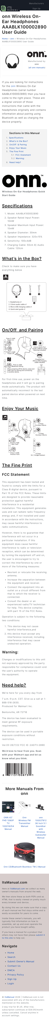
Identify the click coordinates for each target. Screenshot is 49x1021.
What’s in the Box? (18, 141)
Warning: (20, 158)
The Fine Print (16, 151)
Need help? (15, 162)
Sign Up (37, 8)
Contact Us (14, 965)
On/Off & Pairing (18, 144)
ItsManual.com (17, 888)
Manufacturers (36, 3)
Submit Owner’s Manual (20, 961)
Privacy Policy (15, 974)
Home (5, 38)
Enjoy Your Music (18, 148)
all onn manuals (37, 67)
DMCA (11, 970)
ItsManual (9, 997)
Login (10, 983)
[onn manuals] (37, 54)
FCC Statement (23, 155)
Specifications (16, 137)
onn (12, 38)
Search (11, 957)
